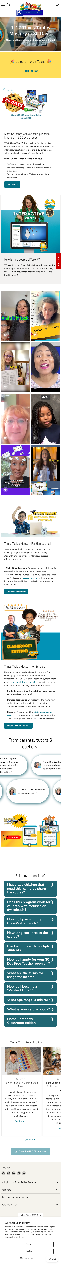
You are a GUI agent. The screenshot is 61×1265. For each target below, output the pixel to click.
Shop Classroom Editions (18, 725)
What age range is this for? (28, 1000)
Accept (29, 1244)
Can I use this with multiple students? (28, 948)
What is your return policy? (28, 1009)
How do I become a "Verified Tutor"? (22, 988)
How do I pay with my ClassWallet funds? (24, 921)
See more (29, 1139)
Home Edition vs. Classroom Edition (21, 1021)
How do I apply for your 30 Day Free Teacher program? (28, 961)
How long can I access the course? (27, 934)
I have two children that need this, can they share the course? (26, 888)
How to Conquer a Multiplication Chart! (21, 1084)
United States (29, 1215)
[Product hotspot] (29, 845)
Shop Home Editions (16, 591)
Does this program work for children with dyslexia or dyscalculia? (28, 906)
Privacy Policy (18, 1237)
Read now (20, 1121)
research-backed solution (25, 682)
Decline (29, 1251)
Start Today (12, 184)
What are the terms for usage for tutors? (25, 975)
